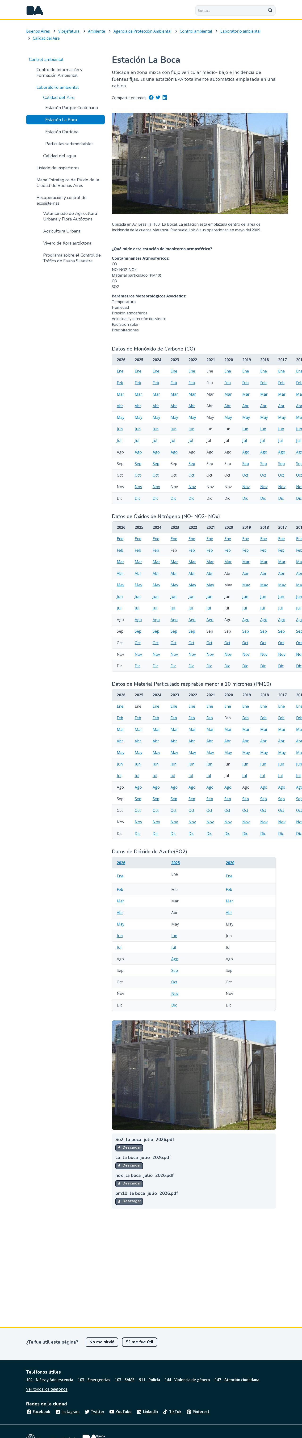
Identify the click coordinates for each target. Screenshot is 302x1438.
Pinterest (201, 1411)
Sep (138, 463)
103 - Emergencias (94, 1379)
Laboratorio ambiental (240, 31)
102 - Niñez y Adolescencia (49, 1379)
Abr (120, 405)
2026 (121, 862)
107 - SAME (124, 1379)
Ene (120, 371)
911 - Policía (149, 1379)
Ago (138, 452)
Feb (120, 382)
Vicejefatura (69, 31)
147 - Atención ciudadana (237, 1379)
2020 (230, 862)
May (120, 417)
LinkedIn (150, 1411)
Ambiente (96, 31)
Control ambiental (196, 31)
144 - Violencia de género (187, 1379)
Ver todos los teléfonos (46, 1389)
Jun (120, 428)
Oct (138, 475)
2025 (175, 862)
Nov (138, 486)
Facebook (41, 1411)
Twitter (97, 1411)
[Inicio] (34, 10)
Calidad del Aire (46, 38)
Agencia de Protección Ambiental (142, 31)
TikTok (175, 1411)
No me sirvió (101, 1342)
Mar (120, 394)
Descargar (131, 1147)
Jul (119, 440)
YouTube (124, 1411)
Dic (137, 498)
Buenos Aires (38, 31)
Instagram (71, 1411)
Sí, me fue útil (139, 1342)
